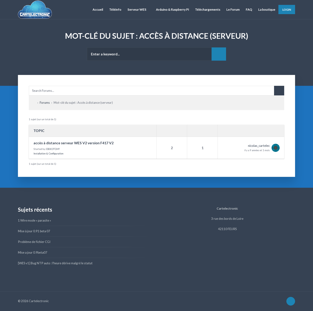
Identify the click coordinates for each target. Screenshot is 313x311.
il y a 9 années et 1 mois (257, 150)
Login (286, 9)
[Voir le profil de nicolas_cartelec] (275, 148)
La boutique (266, 9)
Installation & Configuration (48, 153)
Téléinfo (115, 9)
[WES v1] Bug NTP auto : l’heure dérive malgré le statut (55, 263)
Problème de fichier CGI (34, 242)
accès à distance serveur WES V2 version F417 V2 (74, 143)
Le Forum (233, 9)
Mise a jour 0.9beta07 (32, 252)
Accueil (98, 9)
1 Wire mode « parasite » (34, 220)
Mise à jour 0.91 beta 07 (34, 231)
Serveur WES (137, 9)
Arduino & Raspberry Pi (172, 9)
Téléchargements (207, 9)
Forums (45, 102)
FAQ (249, 9)
